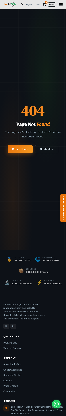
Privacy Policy (10, 343)
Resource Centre (12, 375)
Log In (51, 4)
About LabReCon (12, 364)
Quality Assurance (12, 370)
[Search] (22, 4)
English (29, 5)
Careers (7, 380)
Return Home (20, 149)
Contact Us (47, 149)
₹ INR (37, 5)
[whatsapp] (6, 326)
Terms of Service (12, 348)
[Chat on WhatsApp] (56, 404)
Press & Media (10, 386)
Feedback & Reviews (63, 208)
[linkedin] (13, 326)
